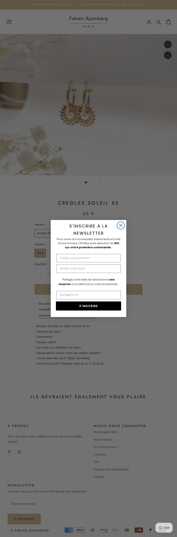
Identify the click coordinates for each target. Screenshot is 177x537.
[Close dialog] (121, 225)
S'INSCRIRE (88, 306)
